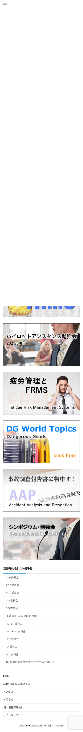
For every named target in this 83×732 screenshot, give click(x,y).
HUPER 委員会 (14, 623)
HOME (7, 675)
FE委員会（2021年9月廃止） (22, 615)
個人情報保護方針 (13, 707)
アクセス (8, 691)
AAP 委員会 (12, 577)
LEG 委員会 (12, 639)
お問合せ (8, 699)
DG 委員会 (12, 608)
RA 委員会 (11, 646)
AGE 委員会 (12, 592)
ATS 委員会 (12, 600)
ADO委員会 (12, 585)
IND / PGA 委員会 (16, 631)
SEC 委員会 (12, 654)
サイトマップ (11, 715)
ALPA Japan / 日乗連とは (16, 683)
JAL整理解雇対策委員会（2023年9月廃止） (31, 662)
